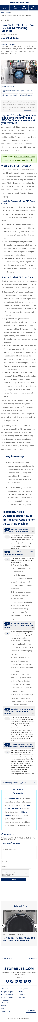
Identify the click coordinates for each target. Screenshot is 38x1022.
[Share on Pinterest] (14, 38)
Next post (32, 958)
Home (2, 12)
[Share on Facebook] (7, 38)
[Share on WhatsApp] (17, 38)
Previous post (7, 958)
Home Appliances (8, 86)
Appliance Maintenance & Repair (13, 91)
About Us (4, 989)
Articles (8, 12)
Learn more (27, 110)
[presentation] (3, 926)
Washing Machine (26, 95)
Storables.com (13, 799)
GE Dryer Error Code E (9, 95)
